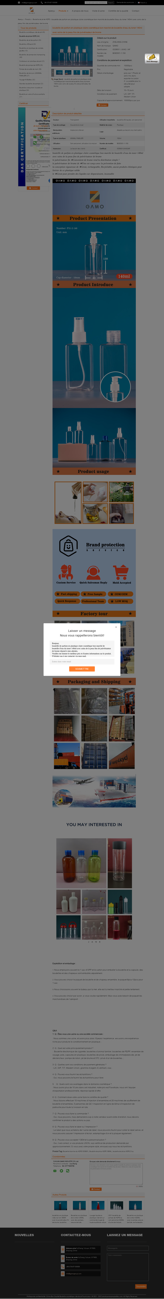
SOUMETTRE (82, 669)
